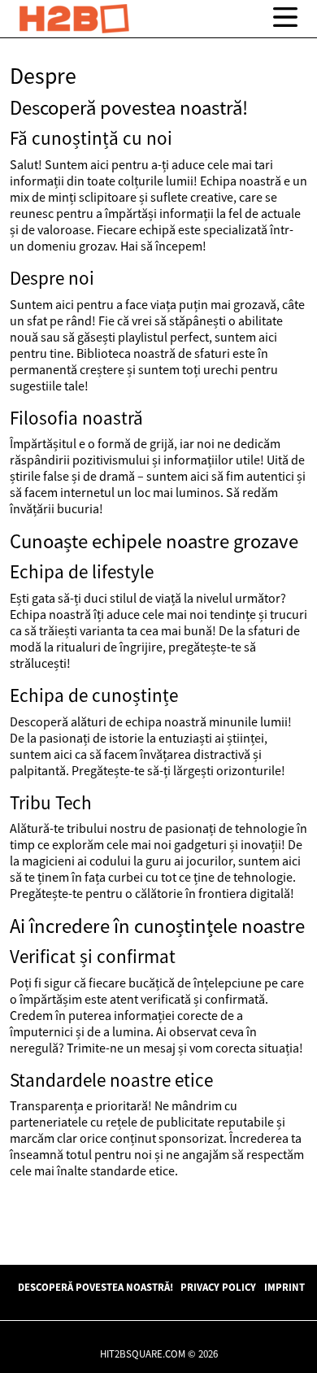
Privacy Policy (218, 1286)
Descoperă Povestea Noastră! (95, 1286)
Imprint (284, 1286)
